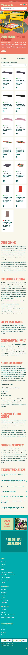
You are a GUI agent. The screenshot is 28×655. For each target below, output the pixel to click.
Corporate (3, 592)
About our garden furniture (7, 617)
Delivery (3, 567)
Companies (4, 602)
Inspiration (3, 612)
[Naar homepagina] (7, 5)
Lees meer (3, 50)
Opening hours (5, 580)
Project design (4, 600)
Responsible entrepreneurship (8, 614)
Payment (3, 564)
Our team (3, 609)
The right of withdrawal (7, 572)
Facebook (3, 627)
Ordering (3, 561)
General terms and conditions (7, 643)
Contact (3, 582)
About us (3, 589)
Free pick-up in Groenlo (14, 1)
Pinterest (3, 634)
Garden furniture (8, 13)
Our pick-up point (5, 577)
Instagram (3, 632)
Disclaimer (3, 647)
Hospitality (4, 594)
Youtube (3, 629)
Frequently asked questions (8, 574)
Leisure (3, 597)
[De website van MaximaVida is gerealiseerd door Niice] (25, 648)
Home (2, 13)
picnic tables (17, 344)
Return (2, 569)
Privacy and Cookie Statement (7, 645)
